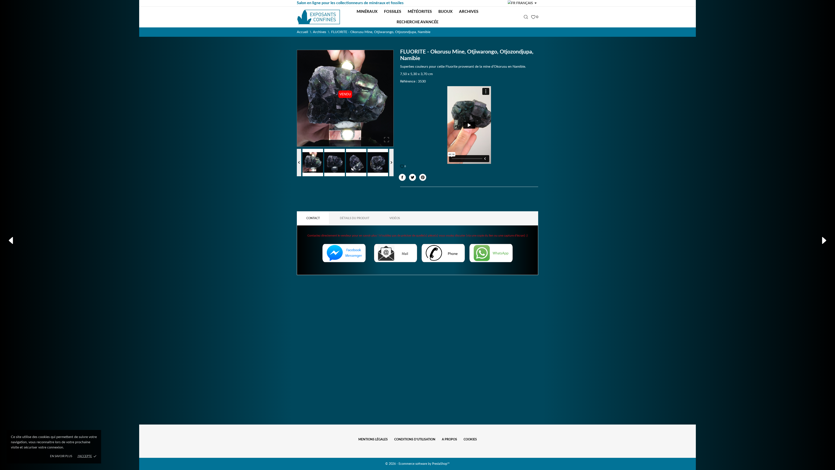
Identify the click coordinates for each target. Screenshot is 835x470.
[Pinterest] (422, 177)
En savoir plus (61, 456)
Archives (468, 12)
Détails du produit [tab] (354, 218)
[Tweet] (412, 177)
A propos (449, 439)
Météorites (420, 12)
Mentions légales (373, 439)
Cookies (470, 439)
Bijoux (445, 12)
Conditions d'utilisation (414, 439)
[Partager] (402, 177)
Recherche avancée (417, 22)
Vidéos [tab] (394, 218)
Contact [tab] (313, 218)
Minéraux (367, 12)
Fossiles (392, 12)
